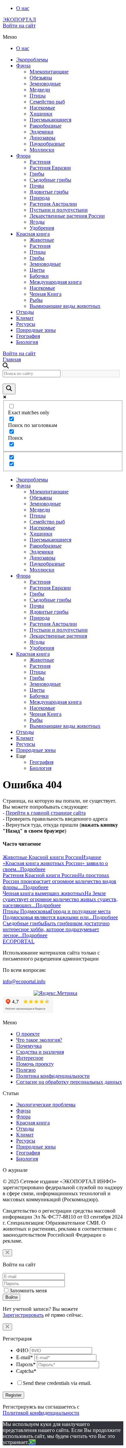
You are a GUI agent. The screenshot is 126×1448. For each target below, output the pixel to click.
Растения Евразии (50, 168)
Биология (27, 342)
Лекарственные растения (58, 636)
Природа (40, 198)
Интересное (29, 1058)
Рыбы (36, 300)
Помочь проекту (35, 1064)
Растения (40, 162)
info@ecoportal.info (24, 981)
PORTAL (19, 941)
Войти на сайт (19, 25)
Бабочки (39, 276)
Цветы (37, 270)
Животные (42, 240)
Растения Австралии (53, 204)
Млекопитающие (49, 71)
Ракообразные (45, 126)
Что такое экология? (39, 1040)
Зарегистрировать (23, 1315)
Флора (23, 156)
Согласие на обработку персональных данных (69, 1082)
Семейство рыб (47, 102)
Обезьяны (41, 77)
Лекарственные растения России (67, 216)
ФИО (22, 1350)
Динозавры (42, 138)
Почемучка (29, 1046)
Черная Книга (45, 294)
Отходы (25, 312)
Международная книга (56, 282)
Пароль (26, 1364)
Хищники (41, 114)
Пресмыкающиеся (50, 120)
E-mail (24, 1357)
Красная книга (33, 234)
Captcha (26, 1371)
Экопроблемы (32, 59)
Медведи (40, 89)
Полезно (26, 1070)
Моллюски (42, 150)
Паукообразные (47, 144)
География (28, 336)
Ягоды (37, 222)
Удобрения (42, 228)
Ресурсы (25, 324)
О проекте (28, 1034)
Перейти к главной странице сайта (46, 813)
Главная (12, 359)
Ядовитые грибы (49, 192)
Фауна (23, 65)
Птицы (38, 95)
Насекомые (42, 108)
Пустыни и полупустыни (59, 210)
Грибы (37, 174)
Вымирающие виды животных (65, 306)
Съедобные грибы (50, 180)
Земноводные (45, 83)
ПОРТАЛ (19, 19)
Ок (32, 1442)
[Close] (7, 1252)
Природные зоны (36, 330)
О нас (22, 8)
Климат (25, 318)
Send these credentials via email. (57, 1383)
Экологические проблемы (46, 1104)
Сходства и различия (40, 1052)
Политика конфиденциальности (53, 1076)
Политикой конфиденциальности (41, 1413)
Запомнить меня (28, 1290)
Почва (37, 186)
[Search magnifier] (9, 389)
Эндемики (41, 132)
